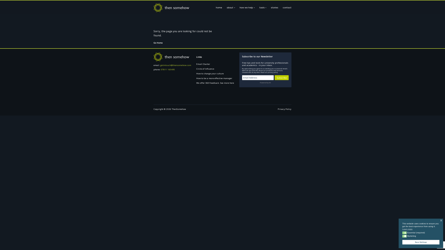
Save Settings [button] (421, 242)
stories (274, 7)
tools (262, 7)
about (230, 7)
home (219, 7)
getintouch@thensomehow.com (175, 65)
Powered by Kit (265, 83)
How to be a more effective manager (214, 78)
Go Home (158, 42)
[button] (404, 232)
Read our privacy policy (269, 72)
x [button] (441, 220)
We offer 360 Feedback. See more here (215, 83)
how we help (246, 7)
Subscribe (282, 77)
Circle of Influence (205, 68)
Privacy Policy (284, 109)
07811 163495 (168, 69)
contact (287, 7)
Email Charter (203, 64)
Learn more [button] (407, 229)
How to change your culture (210, 73)
